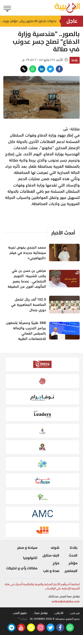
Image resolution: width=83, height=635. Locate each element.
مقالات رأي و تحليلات (21, 568)
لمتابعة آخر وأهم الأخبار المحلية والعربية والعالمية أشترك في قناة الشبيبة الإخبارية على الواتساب (42, 586)
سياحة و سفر (27, 548)
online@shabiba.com (66, 601)
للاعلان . (58, 613)
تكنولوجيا (30, 558)
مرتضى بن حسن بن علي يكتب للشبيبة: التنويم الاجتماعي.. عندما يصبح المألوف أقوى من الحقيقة (27, 278)
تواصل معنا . (40, 613)
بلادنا (74, 60)
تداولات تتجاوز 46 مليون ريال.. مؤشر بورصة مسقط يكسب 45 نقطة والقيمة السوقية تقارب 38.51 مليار (28, 21)
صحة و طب (51, 571)
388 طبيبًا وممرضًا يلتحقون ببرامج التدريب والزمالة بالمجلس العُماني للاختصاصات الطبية (26, 330)
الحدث (73, 555)
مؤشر (72, 563)
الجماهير (70, 571)
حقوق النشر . (19, 613)
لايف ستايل (50, 555)
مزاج (56, 563)
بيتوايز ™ (22, 619)
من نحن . (74, 613)
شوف (55, 548)
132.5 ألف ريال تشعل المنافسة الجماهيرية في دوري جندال (28, 304)
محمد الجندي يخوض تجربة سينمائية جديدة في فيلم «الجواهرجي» (27, 252)
